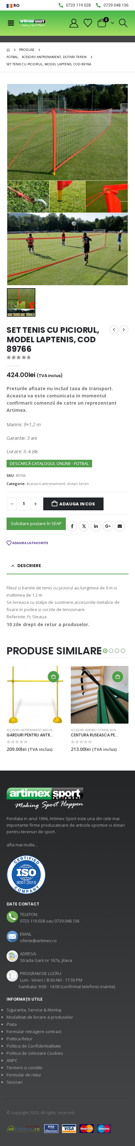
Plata (12, 1024)
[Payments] (59, 1128)
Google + (108, 526)
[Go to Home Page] (8, 49)
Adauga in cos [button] (53, 677)
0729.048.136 (66, 921)
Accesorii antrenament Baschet (30, 730)
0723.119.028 (32, 921)
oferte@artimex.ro (38, 941)
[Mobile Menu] (11, 23)
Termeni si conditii (24, 1068)
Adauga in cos (77, 504)
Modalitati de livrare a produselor (40, 1017)
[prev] (114, 329)
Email (119, 526)
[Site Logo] (32, 23)
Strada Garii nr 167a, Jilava (46, 960)
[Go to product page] (35, 695)
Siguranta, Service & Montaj (34, 1010)
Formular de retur (24, 1075)
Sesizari (15, 1082)
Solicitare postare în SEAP (36, 523)
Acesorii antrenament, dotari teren (58, 483)
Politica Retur (19, 1039)
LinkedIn (96, 526)
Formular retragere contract (34, 1031)
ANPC (12, 1060)
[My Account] (73, 23)
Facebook (72, 526)
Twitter (84, 526)
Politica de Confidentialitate (34, 1046)
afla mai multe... (22, 845)
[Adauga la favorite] (61, 730)
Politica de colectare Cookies (35, 1053)
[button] (123, 23)
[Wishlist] (88, 23)
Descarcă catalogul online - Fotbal (49, 463)
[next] (123, 329)
